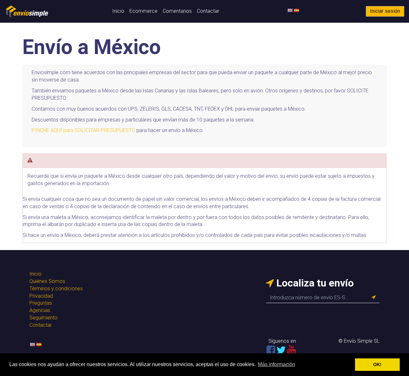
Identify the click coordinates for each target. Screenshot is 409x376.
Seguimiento (43, 318)
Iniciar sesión (385, 11)
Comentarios (177, 11)
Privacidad (41, 296)
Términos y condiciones (56, 289)
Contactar (208, 11)
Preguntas (40, 303)
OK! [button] (377, 364)
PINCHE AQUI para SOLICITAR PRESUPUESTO (83, 130)
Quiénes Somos (47, 281)
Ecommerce (143, 11)
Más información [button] (276, 364)
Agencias (39, 310)
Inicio (118, 11)
